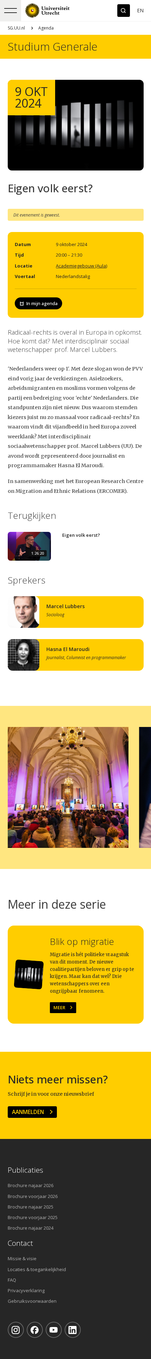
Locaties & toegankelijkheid (37, 1269)
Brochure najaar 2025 (30, 1207)
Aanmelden (28, 1112)
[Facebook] (35, 1330)
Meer (59, 1007)
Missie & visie (22, 1258)
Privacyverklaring (26, 1290)
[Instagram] (16, 1330)
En (140, 10)
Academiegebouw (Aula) (81, 266)
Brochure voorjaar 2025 (33, 1217)
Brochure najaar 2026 (30, 1185)
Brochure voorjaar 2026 (33, 1196)
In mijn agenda (42, 303)
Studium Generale (52, 46)
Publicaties (25, 1170)
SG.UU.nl (16, 28)
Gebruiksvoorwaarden (32, 1301)
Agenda (46, 28)
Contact (20, 1243)
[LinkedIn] (73, 1330)
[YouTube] (54, 1330)
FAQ (12, 1280)
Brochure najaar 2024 (30, 1228)
